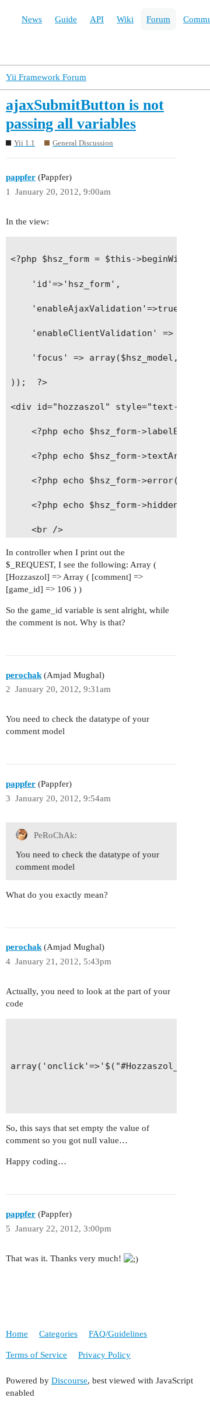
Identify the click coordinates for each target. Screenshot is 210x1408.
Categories (58, 1333)
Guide (66, 19)
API (97, 19)
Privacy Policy (104, 1354)
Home (17, 1333)
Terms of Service (36, 1354)
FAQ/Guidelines (118, 1333)
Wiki (125, 19)
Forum (158, 19)
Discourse (69, 1380)
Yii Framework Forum (46, 77)
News (32, 19)
